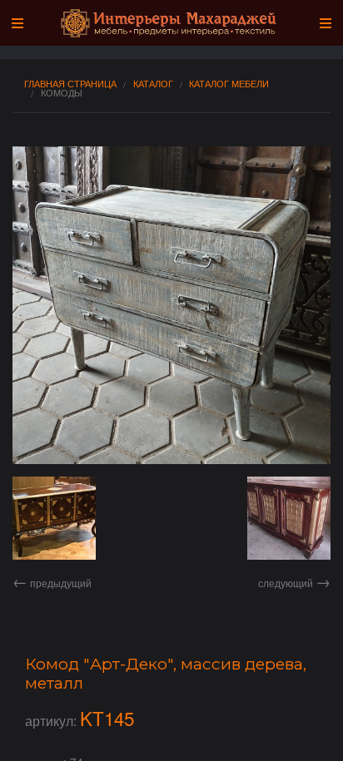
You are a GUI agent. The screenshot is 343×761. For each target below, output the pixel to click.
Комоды (61, 92)
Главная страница (70, 83)
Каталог (153, 83)
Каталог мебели (229, 83)
